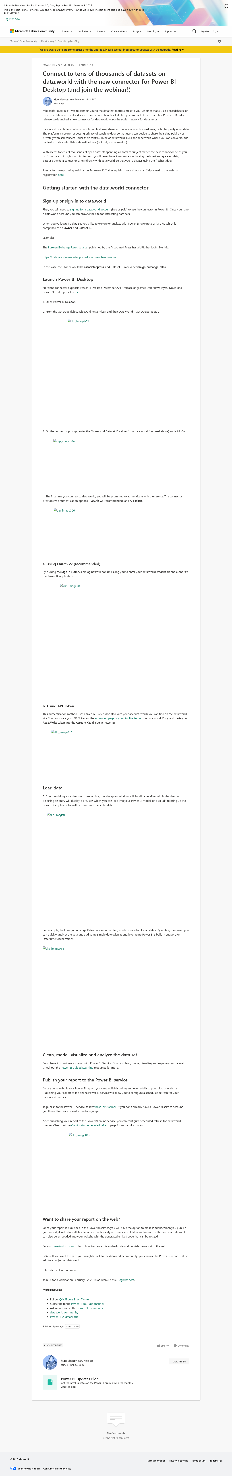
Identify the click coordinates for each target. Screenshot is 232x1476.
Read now (178, 49)
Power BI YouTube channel (87, 1303)
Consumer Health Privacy (57, 1468)
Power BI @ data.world (64, 1317)
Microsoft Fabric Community (23, 41)
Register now (12, 19)
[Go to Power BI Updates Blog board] (50, 1382)
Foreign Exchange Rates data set (68, 247)
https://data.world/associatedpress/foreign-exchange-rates (79, 257)
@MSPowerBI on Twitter (74, 1299)
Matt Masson (61, 99)
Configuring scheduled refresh (90, 1125)
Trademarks (215, 1460)
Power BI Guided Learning (77, 1067)
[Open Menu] (219, 41)
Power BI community (90, 1308)
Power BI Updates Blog (68, 41)
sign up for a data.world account (90, 209)
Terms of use (199, 1460)
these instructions (105, 1107)
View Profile (179, 1361)
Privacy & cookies (178, 1460)
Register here (126, 1280)
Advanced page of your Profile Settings (119, 718)
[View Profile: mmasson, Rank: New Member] (47, 101)
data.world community (64, 1312)
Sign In (216, 31)
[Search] (194, 31)
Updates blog (47, 41)
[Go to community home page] (32, 31)
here (61, 174)
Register (204, 31)
